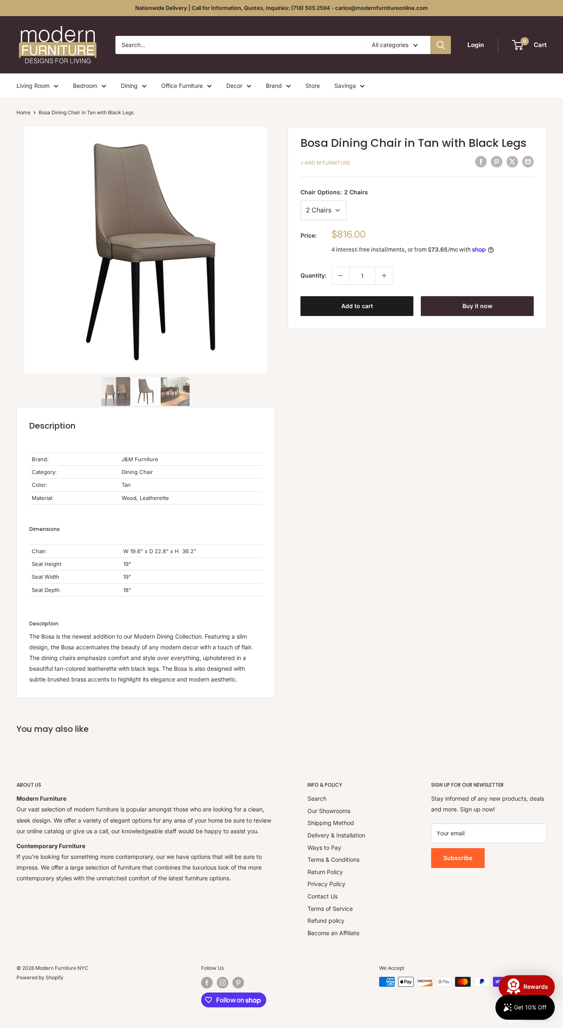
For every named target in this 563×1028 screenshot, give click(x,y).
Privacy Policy (326, 883)
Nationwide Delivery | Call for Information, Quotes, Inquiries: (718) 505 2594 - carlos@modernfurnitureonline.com (281, 8)
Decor (234, 85)
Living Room (32, 85)
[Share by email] (528, 161)
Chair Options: (334, 192)
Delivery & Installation (336, 835)
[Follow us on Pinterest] (238, 982)
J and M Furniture (325, 163)
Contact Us (322, 896)
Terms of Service (330, 908)
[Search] (440, 45)
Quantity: (313, 275)
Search (316, 798)
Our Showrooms (328, 810)
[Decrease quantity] (340, 275)
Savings (345, 85)
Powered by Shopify (39, 977)
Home (23, 112)
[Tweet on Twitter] (512, 161)
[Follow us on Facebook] (207, 982)
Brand (274, 85)
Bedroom (85, 85)
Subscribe (457, 857)
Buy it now (477, 305)
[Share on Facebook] (481, 161)
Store (312, 85)
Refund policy (326, 920)
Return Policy (325, 871)
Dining (129, 85)
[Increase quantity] (384, 275)
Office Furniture (182, 85)
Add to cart (357, 305)
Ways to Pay (324, 847)
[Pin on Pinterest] (496, 161)
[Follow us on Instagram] (222, 982)
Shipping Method (330, 822)
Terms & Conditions (333, 859)
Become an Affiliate (333, 932)
